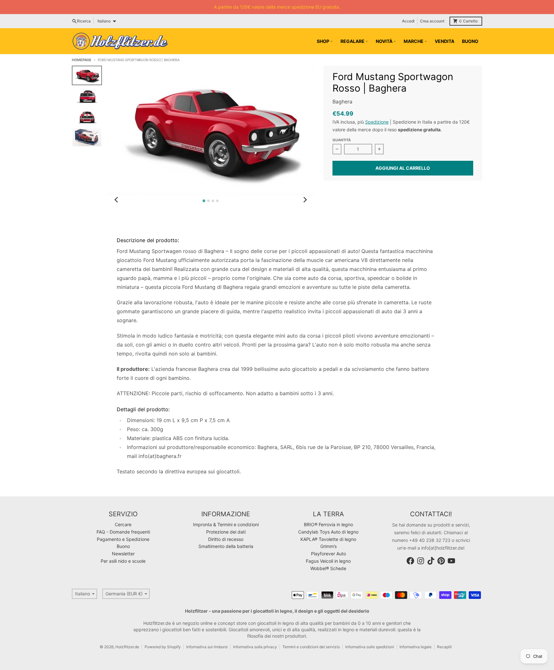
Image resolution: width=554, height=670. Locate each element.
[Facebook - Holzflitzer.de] (410, 561)
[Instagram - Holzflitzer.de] (420, 561)
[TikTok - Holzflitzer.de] (431, 561)
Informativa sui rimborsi (207, 646)
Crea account (432, 21)
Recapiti (444, 646)
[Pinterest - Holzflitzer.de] (441, 561)
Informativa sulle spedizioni (369, 646)
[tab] (204, 201)
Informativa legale (415, 646)
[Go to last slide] (116, 199)
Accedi (408, 21)
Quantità (341, 140)
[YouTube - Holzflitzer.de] (451, 561)
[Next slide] (304, 199)
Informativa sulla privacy (255, 646)
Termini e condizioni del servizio (311, 646)
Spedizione (377, 122)
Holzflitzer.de (127, 646)
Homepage (81, 60)
